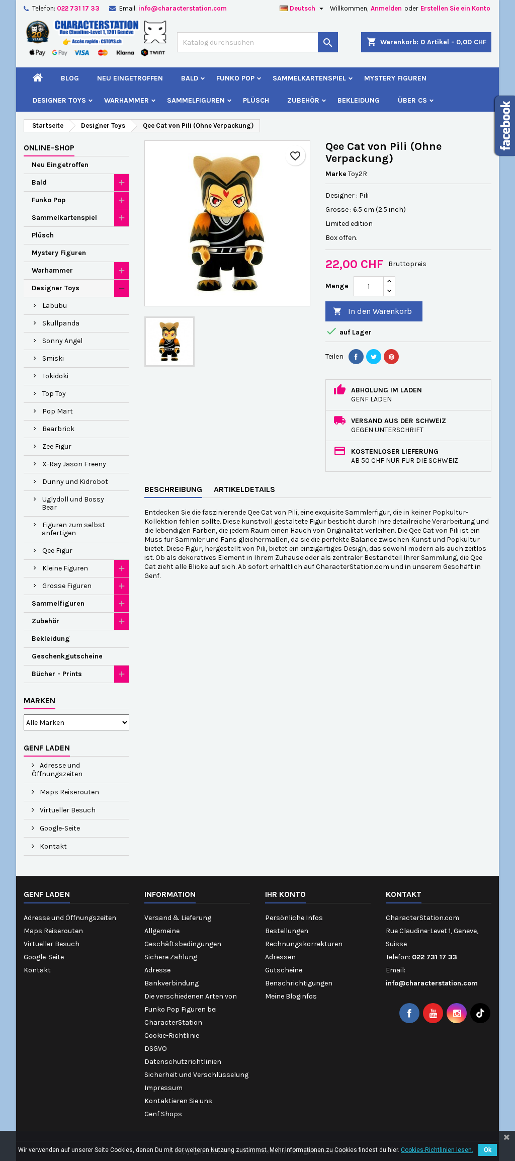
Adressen (280, 957)
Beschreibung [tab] (173, 489)
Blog (70, 78)
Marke (336, 174)
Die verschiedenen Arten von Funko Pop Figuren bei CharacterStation (190, 1009)
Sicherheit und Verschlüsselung (196, 1074)
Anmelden (386, 8)
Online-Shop (49, 147)
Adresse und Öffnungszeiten (57, 769)
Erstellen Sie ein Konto (455, 8)
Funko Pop (235, 78)
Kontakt (52, 846)
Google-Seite (59, 828)
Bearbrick (58, 429)
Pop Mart (57, 411)
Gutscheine (283, 970)
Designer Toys (59, 100)
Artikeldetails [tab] (244, 489)
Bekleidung (358, 100)
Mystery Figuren (395, 78)
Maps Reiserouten (68, 792)
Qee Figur (57, 550)
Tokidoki (55, 376)
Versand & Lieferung (177, 918)
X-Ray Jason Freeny (74, 464)
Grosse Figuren (67, 586)
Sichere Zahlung (170, 957)
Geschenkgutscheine (67, 656)
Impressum (163, 1088)
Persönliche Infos (294, 918)
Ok (487, 1149)
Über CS (412, 100)
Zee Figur (56, 446)
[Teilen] (356, 356)
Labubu (54, 305)
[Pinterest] (391, 356)
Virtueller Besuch (67, 810)
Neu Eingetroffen (130, 78)
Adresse (157, 970)
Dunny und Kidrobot (75, 481)
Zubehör (303, 100)
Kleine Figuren (65, 568)
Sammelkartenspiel (309, 78)
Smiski (53, 358)
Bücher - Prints (57, 674)
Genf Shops (163, 1114)
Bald (189, 78)
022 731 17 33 (78, 8)
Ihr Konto (285, 894)
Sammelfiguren (196, 100)
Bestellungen (286, 931)
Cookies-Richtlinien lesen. (437, 1149)
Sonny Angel (62, 341)
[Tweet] (373, 356)
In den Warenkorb (372, 311)
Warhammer (126, 100)
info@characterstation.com (182, 8)
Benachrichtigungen (298, 983)
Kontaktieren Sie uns (178, 1101)
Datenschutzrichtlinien (182, 1061)
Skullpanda (60, 323)
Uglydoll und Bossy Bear (73, 503)
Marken (39, 700)
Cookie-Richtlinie (171, 1035)
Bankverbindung (171, 983)
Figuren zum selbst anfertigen (73, 529)
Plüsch (256, 100)
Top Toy (54, 393)
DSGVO (155, 1048)
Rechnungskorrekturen (303, 944)
